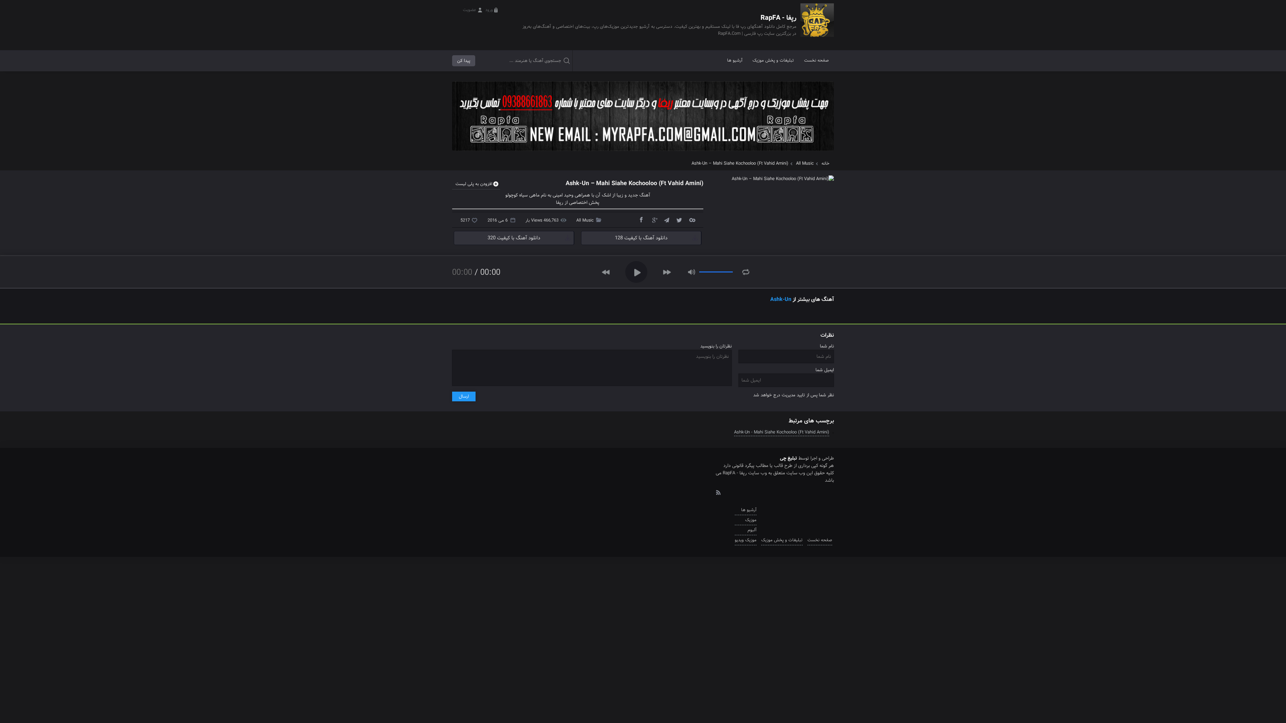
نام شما (827, 346)
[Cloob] (692, 219)
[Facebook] (641, 219)
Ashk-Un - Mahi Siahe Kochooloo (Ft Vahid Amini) (781, 432)
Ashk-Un (780, 299)
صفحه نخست (816, 60)
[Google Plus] (653, 219)
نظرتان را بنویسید (716, 346)
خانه (825, 163)
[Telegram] (666, 219)
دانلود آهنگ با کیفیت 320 (514, 238)
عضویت (469, 9)
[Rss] (718, 492)
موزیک (751, 520)
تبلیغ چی (788, 458)
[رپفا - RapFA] (817, 25)
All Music (805, 163)
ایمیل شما (824, 370)
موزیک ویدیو (746, 540)
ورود (489, 9)
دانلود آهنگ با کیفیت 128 (641, 238)
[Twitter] (679, 219)
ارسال (464, 396)
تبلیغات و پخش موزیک (773, 60)
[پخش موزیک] (643, 153)
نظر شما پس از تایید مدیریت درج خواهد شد (793, 395)
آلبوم (752, 530)
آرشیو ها (734, 60)
